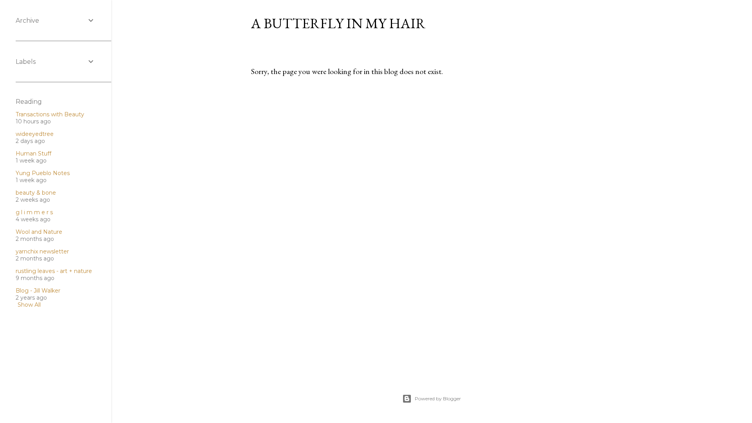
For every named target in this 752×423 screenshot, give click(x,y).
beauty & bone (36, 192)
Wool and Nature (39, 231)
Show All (29, 304)
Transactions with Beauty (50, 114)
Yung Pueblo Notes (43, 173)
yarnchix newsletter (42, 251)
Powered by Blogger (438, 398)
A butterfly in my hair (338, 23)
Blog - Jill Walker (38, 290)
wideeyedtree (35, 133)
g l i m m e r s (34, 212)
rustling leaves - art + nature (54, 271)
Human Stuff (33, 153)
